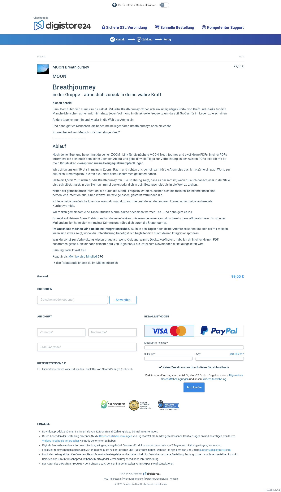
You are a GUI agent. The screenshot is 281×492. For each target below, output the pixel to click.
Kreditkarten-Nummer (155, 342)
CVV (198, 354)
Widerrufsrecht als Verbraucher (60, 440)
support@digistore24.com (215, 449)
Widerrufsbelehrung (214, 379)
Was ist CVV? (237, 354)
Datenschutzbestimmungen (115, 436)
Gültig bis (149, 354)
